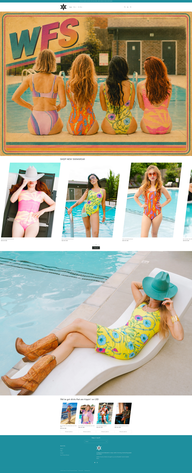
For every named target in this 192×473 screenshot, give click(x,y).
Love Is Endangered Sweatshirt (101, 425)
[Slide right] (98, 244)
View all (96, 247)
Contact (61, 453)
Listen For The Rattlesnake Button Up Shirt (121, 425)
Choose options (68, 431)
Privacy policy (80, 470)
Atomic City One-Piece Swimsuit (127, 239)
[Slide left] (93, 244)
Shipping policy (87, 470)
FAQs (61, 450)
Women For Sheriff (66, 470)
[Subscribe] (106, 441)
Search (61, 448)
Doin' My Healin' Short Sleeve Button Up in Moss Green (68, 426)
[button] (75, 7)
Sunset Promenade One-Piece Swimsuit (7, 239)
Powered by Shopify (73, 470)
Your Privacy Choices (64, 455)
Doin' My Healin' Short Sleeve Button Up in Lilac (86, 425)
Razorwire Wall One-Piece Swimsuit (68, 239)
